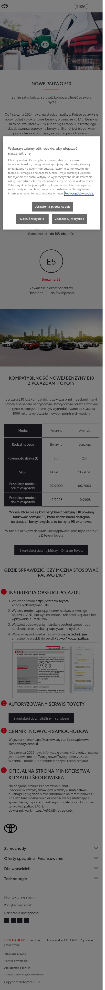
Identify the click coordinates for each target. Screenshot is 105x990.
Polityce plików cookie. (79, 193)
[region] (51, 182)
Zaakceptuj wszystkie (69, 218)
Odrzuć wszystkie (32, 218)
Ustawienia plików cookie (53, 206)
